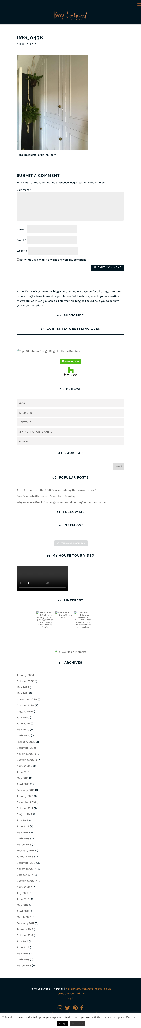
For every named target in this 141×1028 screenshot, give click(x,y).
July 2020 (23, 717)
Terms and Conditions (71, 993)
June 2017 (23, 899)
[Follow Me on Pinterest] (70, 652)
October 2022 (25, 681)
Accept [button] (62, 1023)
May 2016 (22, 953)
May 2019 (22, 778)
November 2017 (26, 868)
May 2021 (22, 693)
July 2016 (22, 941)
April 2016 (23, 959)
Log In (70, 998)
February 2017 (25, 923)
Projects (23, 441)
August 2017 (24, 886)
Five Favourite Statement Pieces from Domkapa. (47, 496)
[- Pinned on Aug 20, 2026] (26, 612)
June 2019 (23, 772)
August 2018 (24, 814)
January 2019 (25, 796)
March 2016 (24, 965)
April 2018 (23, 838)
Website (22, 250)
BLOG (21, 403)
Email (21, 240)
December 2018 (26, 802)
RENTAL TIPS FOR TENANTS (35, 431)
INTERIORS (25, 412)
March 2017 (24, 917)
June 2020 (23, 723)
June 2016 (23, 947)
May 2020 (23, 729)
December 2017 (26, 862)
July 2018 (22, 820)
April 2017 (23, 911)
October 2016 (25, 935)
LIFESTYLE (24, 422)
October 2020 (25, 705)
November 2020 (27, 699)
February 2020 (26, 741)
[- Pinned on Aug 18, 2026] (101, 612)
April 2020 (23, 735)
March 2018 (24, 844)
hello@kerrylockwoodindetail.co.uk (88, 988)
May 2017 (22, 905)
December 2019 (26, 747)
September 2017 (27, 880)
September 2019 (27, 759)
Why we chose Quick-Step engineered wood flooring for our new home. (61, 502)
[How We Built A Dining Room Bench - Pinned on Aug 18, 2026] (64, 615)
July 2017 (22, 893)
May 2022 (23, 687)
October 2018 (25, 808)
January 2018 (25, 856)
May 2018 (23, 832)
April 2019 (23, 784)
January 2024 (25, 675)
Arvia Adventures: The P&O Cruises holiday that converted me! (56, 490)
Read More (77, 1023)
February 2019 (25, 790)
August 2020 (25, 711)
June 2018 (23, 826)
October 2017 (25, 874)
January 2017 (25, 929)
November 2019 (26, 753)
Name (21, 229)
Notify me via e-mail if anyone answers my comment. (52, 259)
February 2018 (26, 850)
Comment (24, 189)
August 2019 (24, 765)
